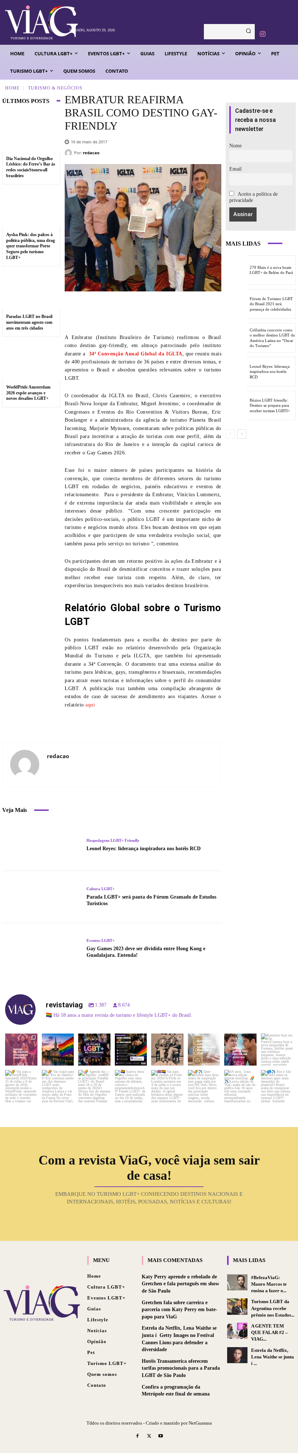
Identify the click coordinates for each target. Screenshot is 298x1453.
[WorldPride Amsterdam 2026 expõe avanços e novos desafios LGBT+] (31, 360)
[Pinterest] (171, 312)
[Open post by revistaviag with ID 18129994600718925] (58, 1086)
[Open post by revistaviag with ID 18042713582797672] (167, 1050)
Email (235, 169)
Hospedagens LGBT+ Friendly (113, 841)
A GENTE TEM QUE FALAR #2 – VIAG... (269, 1332)
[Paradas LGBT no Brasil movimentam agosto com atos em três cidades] (31, 289)
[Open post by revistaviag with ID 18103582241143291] (58, 1050)
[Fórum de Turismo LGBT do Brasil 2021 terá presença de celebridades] (236, 304)
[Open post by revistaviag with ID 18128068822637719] (21, 1050)
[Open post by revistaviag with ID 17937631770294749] (94, 1050)
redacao (91, 152)
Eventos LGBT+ (100, 941)
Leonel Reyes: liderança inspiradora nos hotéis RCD (143, 848)
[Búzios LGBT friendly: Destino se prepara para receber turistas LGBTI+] (236, 405)
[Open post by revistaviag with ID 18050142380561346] (131, 1050)
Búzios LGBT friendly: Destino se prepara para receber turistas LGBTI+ (270, 405)
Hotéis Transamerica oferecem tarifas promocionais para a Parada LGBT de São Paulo (181, 1368)
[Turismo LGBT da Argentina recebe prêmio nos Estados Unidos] (237, 1306)
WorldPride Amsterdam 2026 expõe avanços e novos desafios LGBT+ (28, 393)
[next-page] (241, 434)
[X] (149, 312)
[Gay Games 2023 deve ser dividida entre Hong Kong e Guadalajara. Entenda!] (41, 948)
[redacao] (69, 152)
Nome (235, 145)
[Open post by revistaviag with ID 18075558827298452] (277, 1086)
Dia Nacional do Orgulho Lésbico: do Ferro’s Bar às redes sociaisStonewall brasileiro (30, 167)
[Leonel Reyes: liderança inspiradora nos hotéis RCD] (41, 845)
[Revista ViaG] (35, 22)
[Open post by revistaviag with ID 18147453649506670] (94, 1086)
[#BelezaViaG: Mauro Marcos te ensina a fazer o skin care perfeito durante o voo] (237, 1282)
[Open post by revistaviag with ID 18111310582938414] (204, 1050)
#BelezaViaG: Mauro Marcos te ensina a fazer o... (269, 1284)
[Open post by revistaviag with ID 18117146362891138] (131, 1086)
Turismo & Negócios (55, 87)
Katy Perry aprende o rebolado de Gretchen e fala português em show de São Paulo (180, 1284)
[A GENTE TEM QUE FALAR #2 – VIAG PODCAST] (237, 1331)
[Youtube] (161, 1437)
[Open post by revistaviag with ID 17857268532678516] (240, 1050)
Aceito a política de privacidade (253, 197)
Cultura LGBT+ (100, 889)
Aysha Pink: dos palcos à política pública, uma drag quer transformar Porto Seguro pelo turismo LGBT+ (30, 246)
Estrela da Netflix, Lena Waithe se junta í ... (272, 1356)
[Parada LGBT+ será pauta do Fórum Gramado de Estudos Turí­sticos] (41, 896)
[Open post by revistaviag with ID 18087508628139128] (204, 1086)
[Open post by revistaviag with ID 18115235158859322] (167, 1086)
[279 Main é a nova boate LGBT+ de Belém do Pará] (236, 270)
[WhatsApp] (193, 312)
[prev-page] (230, 434)
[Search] (248, 31)
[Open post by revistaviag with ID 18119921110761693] (277, 1050)
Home (12, 87)
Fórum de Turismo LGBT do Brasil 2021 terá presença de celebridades (271, 303)
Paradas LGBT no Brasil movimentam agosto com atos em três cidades (29, 322)
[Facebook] (127, 312)
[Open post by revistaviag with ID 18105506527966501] (240, 1086)
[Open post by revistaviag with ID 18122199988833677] (21, 1086)
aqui (90, 705)
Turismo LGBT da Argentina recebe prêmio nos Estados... (272, 1308)
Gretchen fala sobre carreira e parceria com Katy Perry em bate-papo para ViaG (179, 1309)
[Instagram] (262, 34)
